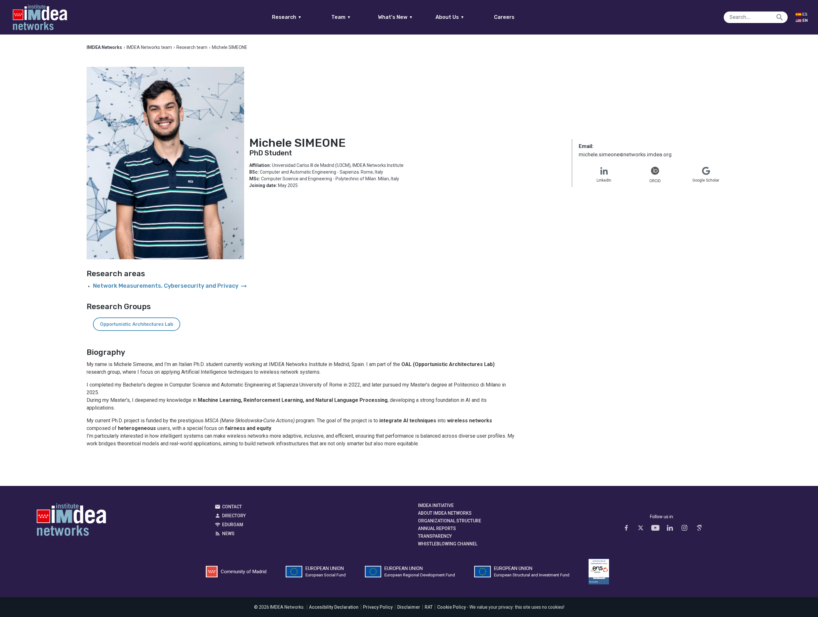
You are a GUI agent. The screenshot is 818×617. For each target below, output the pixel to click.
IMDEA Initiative (436, 505)
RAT (429, 607)
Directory (234, 515)
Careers (504, 17)
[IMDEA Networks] (40, 17)
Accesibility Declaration (334, 607)
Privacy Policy (378, 607)
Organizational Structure (449, 520)
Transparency (435, 536)
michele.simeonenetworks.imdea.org (625, 155)
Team (341, 17)
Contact (232, 506)
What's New (395, 17)
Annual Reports (437, 528)
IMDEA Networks (71, 521)
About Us (450, 17)
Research (287, 17)
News (228, 533)
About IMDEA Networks (445, 513)
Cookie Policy (451, 607)
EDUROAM (232, 524)
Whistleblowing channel (447, 543)
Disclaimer (408, 607)
